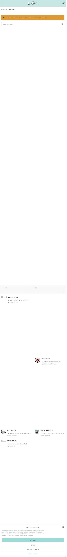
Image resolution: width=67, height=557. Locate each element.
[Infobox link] (16, 361)
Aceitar (33, 540)
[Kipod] (17, 289)
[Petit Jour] (50, 289)
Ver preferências (33, 550)
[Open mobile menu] (2, 3)
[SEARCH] (62, 24)
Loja (7, 9)
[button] (63, 527)
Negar (33, 545)
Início (2, 9)
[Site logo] (32, 3)
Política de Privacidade (33, 553)
